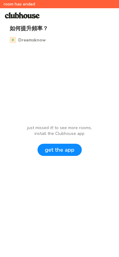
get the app (59, 149)
